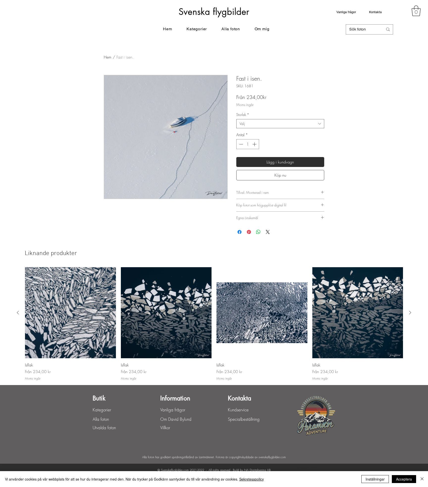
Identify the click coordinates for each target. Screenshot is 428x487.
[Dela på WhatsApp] (258, 232)
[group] (214, 324)
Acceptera (404, 479)
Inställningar (375, 479)
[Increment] (254, 144)
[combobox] (280, 124)
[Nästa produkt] (410, 313)
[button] (416, 10)
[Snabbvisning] (70, 312)
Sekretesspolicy (251, 479)
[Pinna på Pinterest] (249, 232)
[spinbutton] (247, 144)
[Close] (422, 479)
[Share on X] (268, 232)
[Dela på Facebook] (239, 232)
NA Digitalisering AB (257, 470)
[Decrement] (240, 144)
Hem (107, 57)
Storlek (242, 114)
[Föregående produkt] (18, 313)
